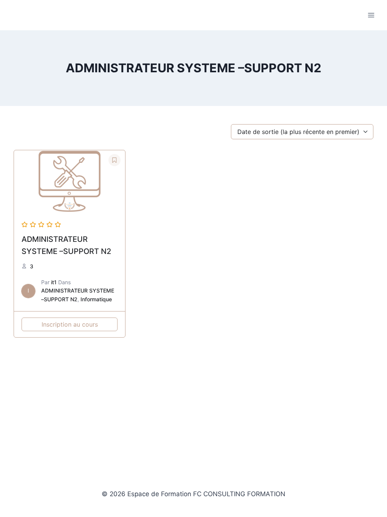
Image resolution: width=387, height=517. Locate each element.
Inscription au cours (70, 324)
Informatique (96, 299)
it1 (54, 282)
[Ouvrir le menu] (371, 15)
